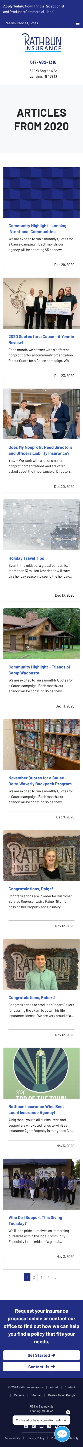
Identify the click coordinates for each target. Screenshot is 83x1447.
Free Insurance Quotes (20, 23)
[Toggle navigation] (77, 23)
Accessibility (12, 1438)
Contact (70, 1387)
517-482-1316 (43, 62)
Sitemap (36, 1395)
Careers (19, 1395)
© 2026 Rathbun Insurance (25, 1387)
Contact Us (38, 1366)
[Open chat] (62, 1434)
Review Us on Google (61, 1395)
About (54, 1387)
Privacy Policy (35, 1438)
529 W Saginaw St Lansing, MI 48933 (41, 1409)
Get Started (39, 1355)
